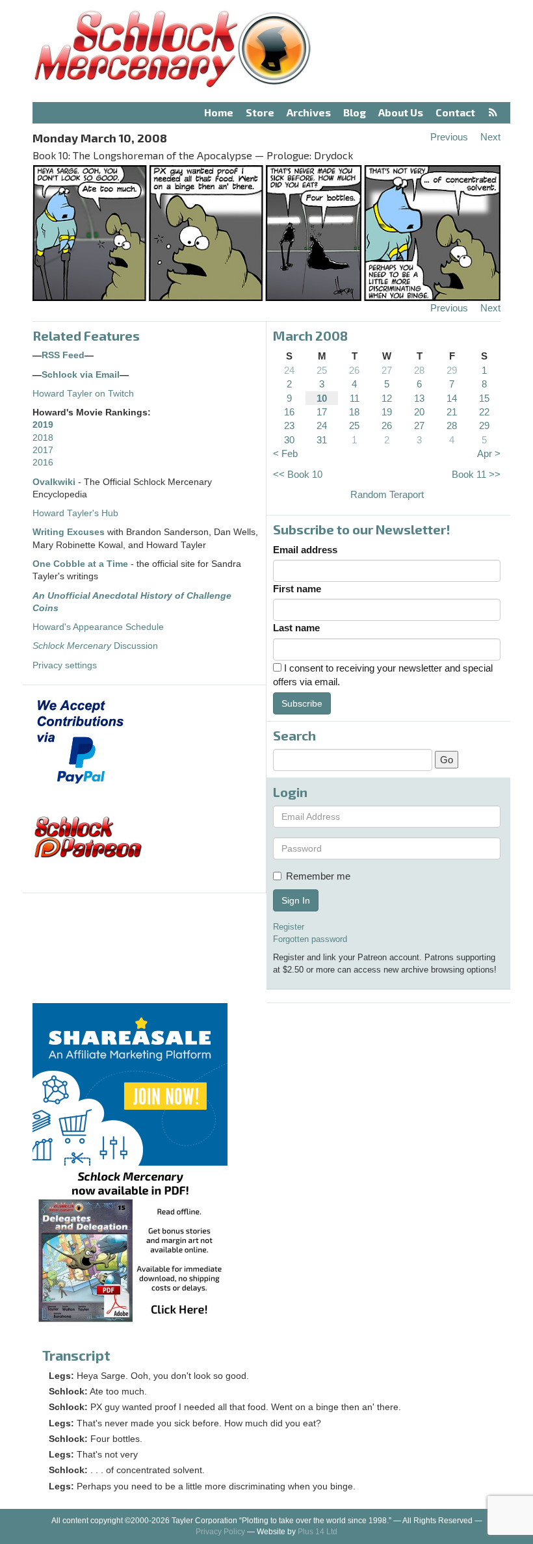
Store (260, 112)
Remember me (318, 876)
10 (322, 398)
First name (297, 588)
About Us (400, 112)
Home (218, 112)
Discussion (95, 646)
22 (484, 411)
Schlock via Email (81, 375)
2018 (42, 438)
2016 (42, 462)
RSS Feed (63, 355)
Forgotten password (310, 939)
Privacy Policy (220, 1531)
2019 (42, 425)
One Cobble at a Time (80, 564)
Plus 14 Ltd (317, 1531)
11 (354, 398)
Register (288, 927)
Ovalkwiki (55, 482)
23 (289, 425)
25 (322, 370)
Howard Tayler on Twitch (83, 394)
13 (419, 398)
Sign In (295, 900)
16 (289, 411)
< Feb (285, 453)
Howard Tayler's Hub (75, 513)
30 (289, 439)
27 (387, 370)
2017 (42, 450)
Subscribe (301, 703)
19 (387, 411)
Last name (296, 627)
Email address (305, 549)
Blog (354, 112)
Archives (309, 112)
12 (387, 398)
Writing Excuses (68, 532)
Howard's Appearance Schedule (98, 627)
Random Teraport (387, 494)
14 (452, 398)
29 (452, 370)
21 (452, 411)
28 (419, 370)
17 (322, 411)
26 (354, 370)
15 (484, 398)
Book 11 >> (476, 474)
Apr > (488, 453)
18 (354, 411)
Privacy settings (64, 665)
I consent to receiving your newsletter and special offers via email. (383, 674)
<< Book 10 (297, 474)
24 (289, 370)
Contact (455, 112)
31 (322, 439)
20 (419, 411)
